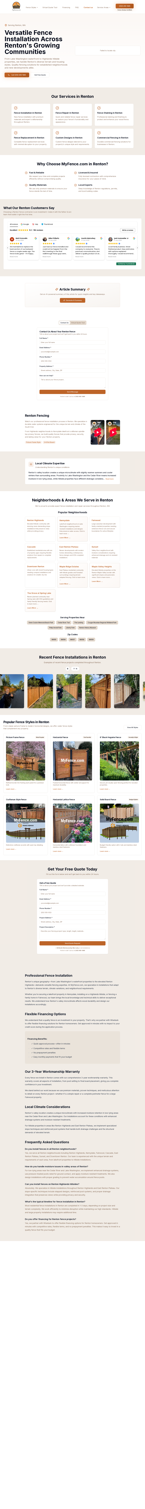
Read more (110, 479)
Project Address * (45, 918)
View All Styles (132, 727)
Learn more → (11, 789)
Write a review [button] (127, 230)
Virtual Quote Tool (49, 7)
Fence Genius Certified (125, 10)
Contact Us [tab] (64, 323)
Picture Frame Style (33, 442)
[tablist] (72, 323)
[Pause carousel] (67, 669)
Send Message (72, 392)
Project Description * (47, 927)
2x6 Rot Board (49, 442)
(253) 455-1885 (124, 6)
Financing (66, 7)
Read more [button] (14, 257)
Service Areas (102, 7)
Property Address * (46, 366)
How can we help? (46, 375)
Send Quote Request (72, 943)
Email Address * (45, 347)
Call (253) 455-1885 (18, 75)
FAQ (77, 7)
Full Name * (43, 338)
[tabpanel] (72, 363)
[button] (25, 224)
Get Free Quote (40, 75)
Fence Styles (31, 7)
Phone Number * (45, 357)
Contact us (88, 7)
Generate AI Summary (74, 300)
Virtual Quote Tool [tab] (78, 323)
